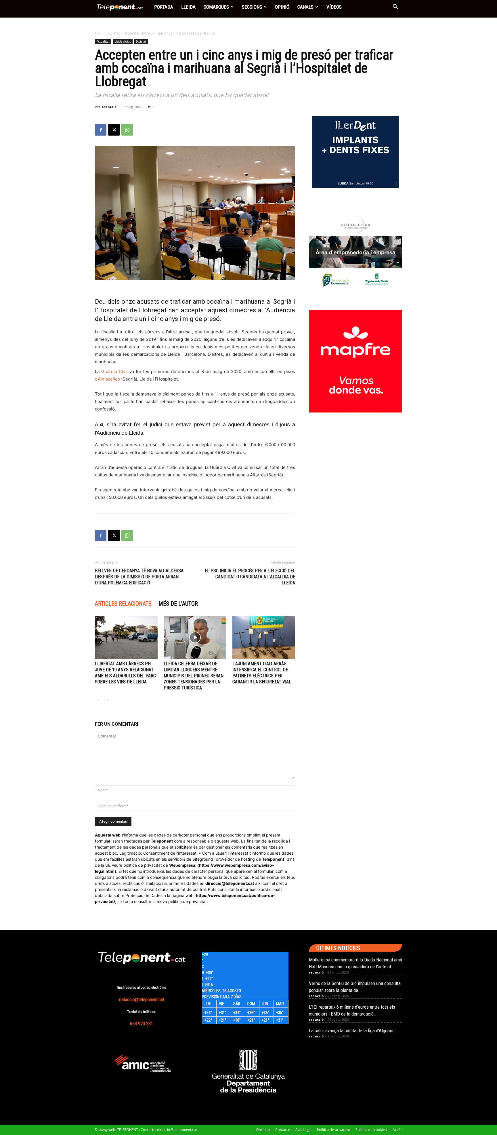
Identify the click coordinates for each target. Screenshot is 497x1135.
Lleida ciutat (122, 41)
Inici (98, 33)
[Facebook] (100, 130)
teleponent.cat (239, 883)
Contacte (282, 1129)
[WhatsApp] (127, 130)
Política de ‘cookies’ (371, 1129)
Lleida (188, 7)
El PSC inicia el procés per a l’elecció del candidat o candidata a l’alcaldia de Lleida (250, 576)
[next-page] (107, 699)
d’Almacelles (107, 379)
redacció (109, 106)
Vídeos (334, 7)
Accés (397, 1129)
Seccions (252, 7)
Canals (305, 7)
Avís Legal (303, 1129)
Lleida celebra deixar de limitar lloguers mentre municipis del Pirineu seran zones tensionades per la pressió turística (193, 676)
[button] (395, 7)
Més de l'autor (178, 603)
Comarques (216, 7)
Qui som (263, 1129)
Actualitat (103, 41)
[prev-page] (98, 699)
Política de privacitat (333, 1129)
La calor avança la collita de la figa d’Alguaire (352, 1030)
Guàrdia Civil (114, 371)
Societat (113, 33)
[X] (114, 130)
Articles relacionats (123, 603)
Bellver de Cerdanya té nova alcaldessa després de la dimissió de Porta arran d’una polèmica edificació (139, 576)
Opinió (282, 7)
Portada (163, 7)
